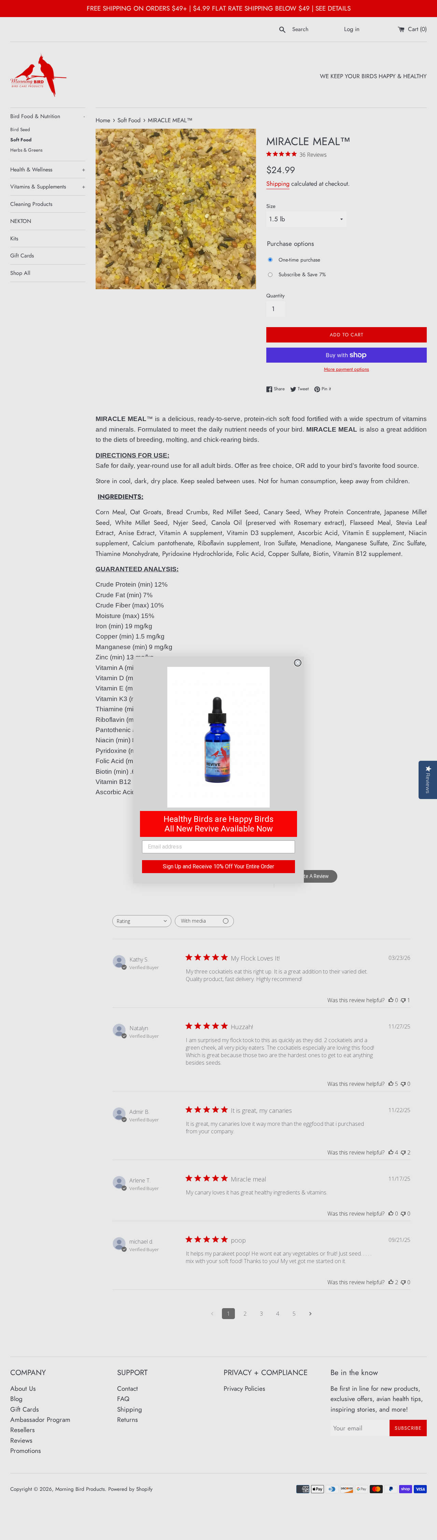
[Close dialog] (297, 662)
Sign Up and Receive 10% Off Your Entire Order (218, 866)
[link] (218, 737)
